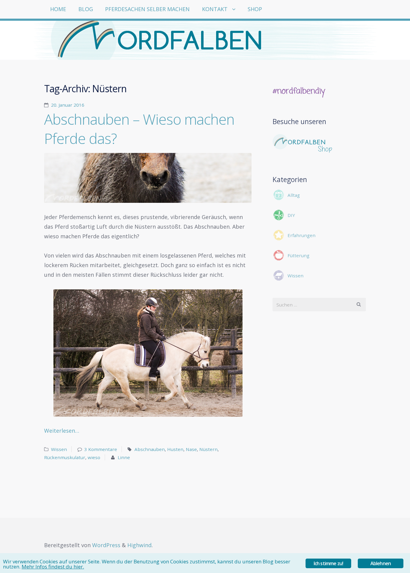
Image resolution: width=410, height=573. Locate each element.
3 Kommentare (100, 449)
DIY (291, 215)
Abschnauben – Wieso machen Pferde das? (139, 128)
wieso (94, 457)
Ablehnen (380, 563)
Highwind (139, 545)
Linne (124, 457)
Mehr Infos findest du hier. (53, 566)
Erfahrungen (301, 235)
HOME (58, 9)
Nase (191, 449)
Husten (175, 449)
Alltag (294, 195)
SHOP (255, 9)
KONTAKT (215, 9)
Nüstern (208, 449)
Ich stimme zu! (328, 563)
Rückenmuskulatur (64, 457)
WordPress (106, 545)
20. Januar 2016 (67, 105)
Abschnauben (149, 449)
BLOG (85, 9)
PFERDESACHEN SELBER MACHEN (147, 9)
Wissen (59, 449)
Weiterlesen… (61, 430)
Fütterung (298, 255)
